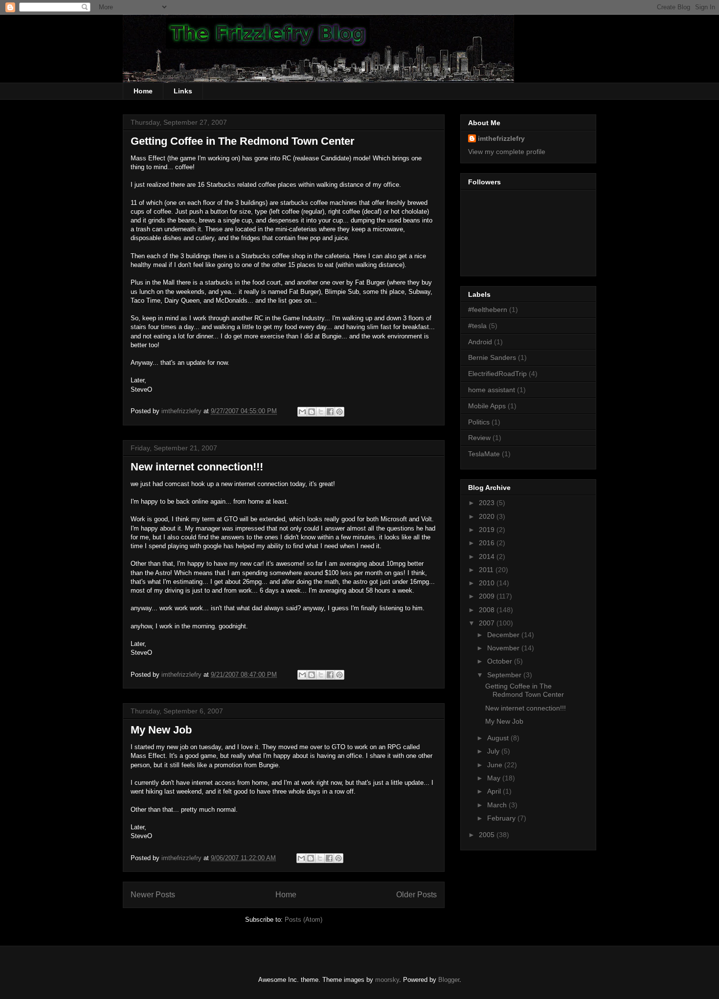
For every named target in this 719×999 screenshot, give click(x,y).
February (502, 818)
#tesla (477, 326)
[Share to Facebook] (330, 412)
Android (480, 342)
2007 (487, 623)
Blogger (448, 979)
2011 (487, 570)
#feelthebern (487, 309)
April (495, 791)
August (499, 738)
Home (143, 91)
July (494, 751)
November (504, 648)
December (504, 635)
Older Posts (416, 894)
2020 (487, 516)
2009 (487, 596)
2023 (487, 503)
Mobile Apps (487, 406)
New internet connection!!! (197, 467)
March (498, 805)
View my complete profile (506, 151)
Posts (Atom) (303, 919)
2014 (487, 556)
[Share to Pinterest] (339, 412)
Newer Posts (153, 894)
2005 (487, 835)
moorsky (387, 979)
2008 (487, 610)
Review (479, 438)
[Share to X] (321, 412)
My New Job (161, 730)
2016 (487, 543)
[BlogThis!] (311, 412)
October (500, 661)
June (495, 765)
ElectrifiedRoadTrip (497, 373)
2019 (487, 529)
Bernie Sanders (492, 357)
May (494, 778)
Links (183, 91)
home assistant (491, 390)
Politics (479, 422)
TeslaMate (484, 454)
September (505, 675)
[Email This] (302, 412)
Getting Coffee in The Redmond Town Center (243, 141)
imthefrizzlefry (501, 138)
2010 (487, 583)
